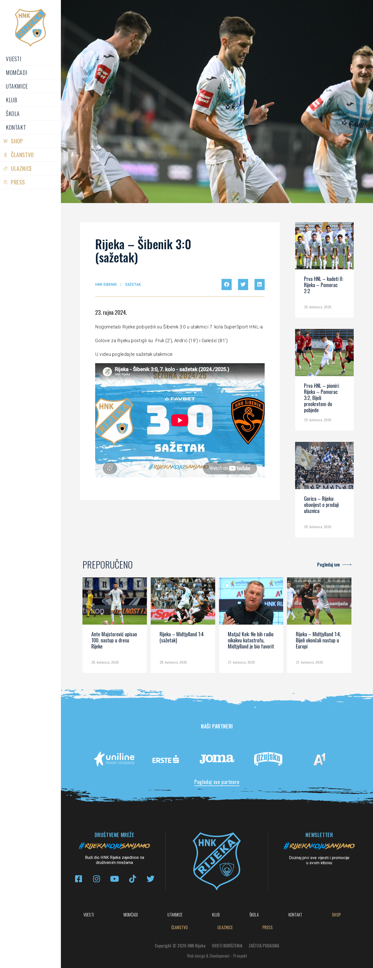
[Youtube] (114, 879)
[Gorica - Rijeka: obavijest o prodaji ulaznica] (324, 467)
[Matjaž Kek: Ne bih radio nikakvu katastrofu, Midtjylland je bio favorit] (251, 602)
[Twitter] (151, 879)
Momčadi (16, 72)
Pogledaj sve (328, 564)
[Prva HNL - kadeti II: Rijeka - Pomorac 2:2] (324, 247)
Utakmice (17, 86)
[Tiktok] (133, 879)
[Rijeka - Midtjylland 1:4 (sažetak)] (183, 602)
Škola (13, 113)
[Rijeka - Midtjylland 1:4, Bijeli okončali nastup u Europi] (319, 602)
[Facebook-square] (78, 879)
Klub (11, 100)
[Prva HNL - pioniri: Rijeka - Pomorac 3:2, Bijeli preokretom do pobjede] (324, 354)
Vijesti (13, 59)
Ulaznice (21, 168)
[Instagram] (96, 879)
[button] (227, 284)
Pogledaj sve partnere (217, 782)
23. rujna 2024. (111, 312)
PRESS (18, 182)
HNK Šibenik (106, 284)
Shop (17, 141)
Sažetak (133, 284)
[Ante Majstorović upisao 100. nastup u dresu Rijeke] (114, 602)
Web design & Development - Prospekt (217, 956)
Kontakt (16, 127)
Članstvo (22, 155)
